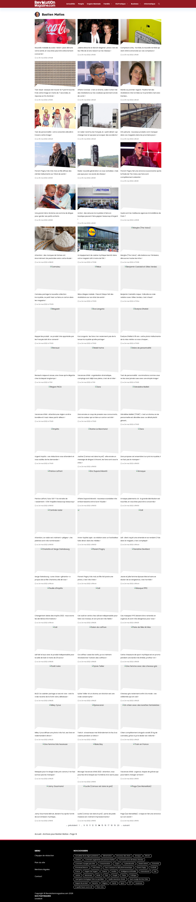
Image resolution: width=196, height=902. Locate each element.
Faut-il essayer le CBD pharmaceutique (118, 867)
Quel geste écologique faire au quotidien (89, 879)
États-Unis (100, 887)
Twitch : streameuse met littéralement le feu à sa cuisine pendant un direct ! (97, 734)
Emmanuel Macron (81, 867)
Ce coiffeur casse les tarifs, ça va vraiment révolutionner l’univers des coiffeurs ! (95, 656)
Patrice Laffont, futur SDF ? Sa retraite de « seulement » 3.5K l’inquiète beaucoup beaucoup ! (55, 500)
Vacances (138, 883)
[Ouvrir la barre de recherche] (159, 4)
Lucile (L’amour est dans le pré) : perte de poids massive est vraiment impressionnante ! (97, 815)
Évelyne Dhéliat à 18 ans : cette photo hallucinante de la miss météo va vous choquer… (140, 338)
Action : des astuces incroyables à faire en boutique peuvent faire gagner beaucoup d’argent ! (98, 216)
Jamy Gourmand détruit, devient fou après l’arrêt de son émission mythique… (54, 815)
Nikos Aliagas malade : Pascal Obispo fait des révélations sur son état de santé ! (95, 295)
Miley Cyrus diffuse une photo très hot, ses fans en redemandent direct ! (55, 734)
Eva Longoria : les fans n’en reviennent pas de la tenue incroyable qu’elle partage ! (97, 338)
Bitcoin (147, 856)
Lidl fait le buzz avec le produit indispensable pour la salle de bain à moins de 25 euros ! (54, 656)
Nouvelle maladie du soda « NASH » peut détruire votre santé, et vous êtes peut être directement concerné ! (54, 50)
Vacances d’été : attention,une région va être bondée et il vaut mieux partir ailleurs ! (53, 416)
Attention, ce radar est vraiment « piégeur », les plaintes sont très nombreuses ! (53, 539)
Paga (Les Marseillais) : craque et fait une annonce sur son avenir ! (140, 815)
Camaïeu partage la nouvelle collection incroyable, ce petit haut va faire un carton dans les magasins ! (54, 297)
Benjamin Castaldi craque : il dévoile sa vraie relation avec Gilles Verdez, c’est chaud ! (137, 295)
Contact (38, 876)
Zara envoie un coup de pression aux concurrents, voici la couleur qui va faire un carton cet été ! (97, 416)
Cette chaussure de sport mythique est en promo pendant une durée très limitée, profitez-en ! (140, 656)
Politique (133, 875)
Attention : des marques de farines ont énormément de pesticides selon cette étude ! (53, 256)
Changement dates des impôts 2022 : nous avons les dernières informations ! (54, 617)
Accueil (38, 834)
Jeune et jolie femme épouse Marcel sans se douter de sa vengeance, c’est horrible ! (138, 578)
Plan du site (40, 862)
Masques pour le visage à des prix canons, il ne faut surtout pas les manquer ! (55, 773)
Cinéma (78, 860)
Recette (95, 883)
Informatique (149, 4)
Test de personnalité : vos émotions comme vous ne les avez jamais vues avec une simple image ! (140, 377)
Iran (155, 871)
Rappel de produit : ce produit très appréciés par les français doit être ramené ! (54, 338)
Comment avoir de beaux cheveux (131, 860)
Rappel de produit (81, 883)
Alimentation (107, 856)
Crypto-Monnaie (94, 4)
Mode (98, 875)
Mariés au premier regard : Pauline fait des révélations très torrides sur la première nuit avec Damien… (140, 93)
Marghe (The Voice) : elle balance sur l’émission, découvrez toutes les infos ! (139, 256)
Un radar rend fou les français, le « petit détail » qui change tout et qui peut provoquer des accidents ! (98, 133)
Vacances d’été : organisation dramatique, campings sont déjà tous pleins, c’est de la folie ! (97, 377)
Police (124, 875)
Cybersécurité (129, 864)
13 (96, 825)
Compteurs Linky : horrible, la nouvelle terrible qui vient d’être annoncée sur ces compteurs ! (140, 49)
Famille (107, 4)
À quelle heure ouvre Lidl (83, 887)
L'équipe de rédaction (44, 855)
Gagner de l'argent (91, 871)
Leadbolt (38, 898)
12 (93, 825)
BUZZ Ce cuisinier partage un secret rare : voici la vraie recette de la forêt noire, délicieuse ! (54, 695)
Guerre (104, 871)
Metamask (88, 875)
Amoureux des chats (123, 856)
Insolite (113, 871)
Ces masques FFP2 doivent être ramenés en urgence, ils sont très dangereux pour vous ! (138, 617)
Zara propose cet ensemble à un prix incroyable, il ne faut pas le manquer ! (140, 458)
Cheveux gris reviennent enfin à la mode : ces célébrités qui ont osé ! (138, 695)
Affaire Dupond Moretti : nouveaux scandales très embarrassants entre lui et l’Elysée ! (97, 500)
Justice (77, 875)
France (77, 871)
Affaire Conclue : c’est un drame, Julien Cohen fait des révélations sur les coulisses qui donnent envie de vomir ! (97, 93)
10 (87, 825)
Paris (106, 875)
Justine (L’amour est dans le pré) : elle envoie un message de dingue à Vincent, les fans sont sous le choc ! (98, 459)
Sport (122, 883)
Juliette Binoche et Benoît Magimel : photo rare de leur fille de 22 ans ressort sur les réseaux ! (98, 49)
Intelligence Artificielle (128, 871)
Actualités (70, 4)
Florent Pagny (141, 867)
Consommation (105, 864)
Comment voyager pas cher (85, 864)
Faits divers (96, 867)
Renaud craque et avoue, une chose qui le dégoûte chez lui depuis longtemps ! (55, 377)
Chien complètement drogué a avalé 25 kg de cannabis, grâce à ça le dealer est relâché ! (138, 734)
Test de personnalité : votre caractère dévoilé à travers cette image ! (54, 133)
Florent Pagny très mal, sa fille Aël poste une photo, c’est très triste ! (95, 578)
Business (134, 4)
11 (90, 825)
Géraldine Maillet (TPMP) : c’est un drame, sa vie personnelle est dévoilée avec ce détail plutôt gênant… (139, 417)
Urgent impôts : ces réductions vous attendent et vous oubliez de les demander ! (54, 458)
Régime (105, 883)
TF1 (130, 883)
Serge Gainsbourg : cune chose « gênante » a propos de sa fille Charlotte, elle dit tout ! (52, 578)
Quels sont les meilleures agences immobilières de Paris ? (140, 214)
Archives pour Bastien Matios (55, 834)
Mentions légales (42, 869)
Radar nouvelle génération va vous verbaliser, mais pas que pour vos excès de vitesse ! (98, 172)
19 (115, 825)
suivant (125, 825)
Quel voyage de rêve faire (139, 879)
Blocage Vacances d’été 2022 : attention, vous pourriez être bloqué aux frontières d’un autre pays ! (98, 775)
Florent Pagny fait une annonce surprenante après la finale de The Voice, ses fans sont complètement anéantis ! (140, 174)
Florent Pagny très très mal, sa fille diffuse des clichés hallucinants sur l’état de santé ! (53, 172)
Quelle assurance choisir (116, 879)
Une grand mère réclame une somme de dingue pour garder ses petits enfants (54, 214)
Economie (155, 864)
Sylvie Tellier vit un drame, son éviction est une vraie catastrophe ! (96, 695)
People (81, 4)
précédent (71, 825)
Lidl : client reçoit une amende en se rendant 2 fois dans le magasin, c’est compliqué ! (140, 539)
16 (106, 825)
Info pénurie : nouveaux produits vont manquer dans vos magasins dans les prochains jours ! (139, 133)
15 (102, 825)
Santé (114, 883)
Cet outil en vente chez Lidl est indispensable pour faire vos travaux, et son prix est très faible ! (98, 617)
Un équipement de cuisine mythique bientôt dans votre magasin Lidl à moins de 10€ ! (97, 256)
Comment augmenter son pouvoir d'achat (100, 860)
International (145, 871)
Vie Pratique (120, 4)
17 (109, 825)
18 (112, 825)
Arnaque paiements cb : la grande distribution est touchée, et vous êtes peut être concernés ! (140, 500)
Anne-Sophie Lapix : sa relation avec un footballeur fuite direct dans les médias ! (98, 539)
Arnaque (138, 856)
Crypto (117, 864)
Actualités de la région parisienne (87, 856)
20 (118, 825)
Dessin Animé (143, 864)
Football (153, 867)
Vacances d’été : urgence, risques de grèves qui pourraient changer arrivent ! (139, 773)
